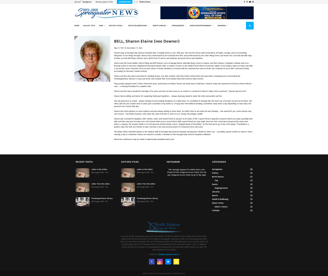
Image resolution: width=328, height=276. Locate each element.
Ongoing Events (221, 188)
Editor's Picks (217, 203)
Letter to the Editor (99, 169)
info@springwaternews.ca (168, 254)
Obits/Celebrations (137, 25)
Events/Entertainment (200, 25)
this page (202, 175)
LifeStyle (215, 210)
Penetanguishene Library (101, 198)
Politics (215, 173)
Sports (215, 195)
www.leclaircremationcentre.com (160, 139)
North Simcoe (159, 25)
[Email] (168, 261)
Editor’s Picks (115, 25)
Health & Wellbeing (220, 199)
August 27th (89, 25)
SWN (101, 25)
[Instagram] (160, 261)
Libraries (221, 25)
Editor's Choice (221, 207)
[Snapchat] (176, 261)
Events (215, 184)
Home (76, 25)
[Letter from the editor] (82, 187)
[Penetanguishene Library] (82, 201)
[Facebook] (152, 261)
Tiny (216, 180)
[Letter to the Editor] (82, 173)
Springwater (178, 25)
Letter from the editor (100, 184)
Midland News (146, 2)
